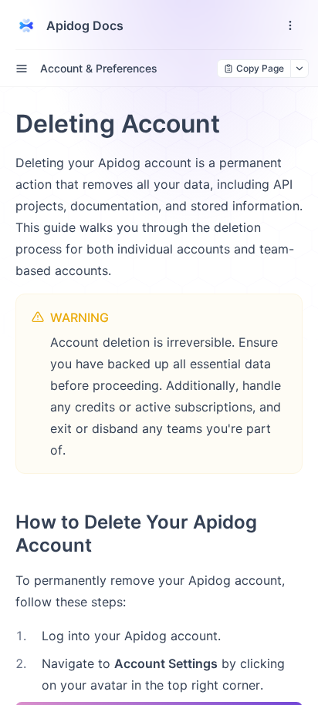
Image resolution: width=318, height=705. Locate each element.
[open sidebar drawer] (21, 68)
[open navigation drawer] (290, 25)
